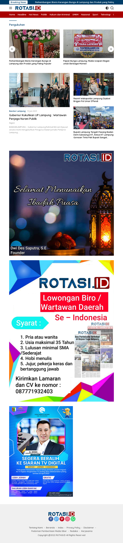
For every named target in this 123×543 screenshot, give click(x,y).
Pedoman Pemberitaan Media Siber (49, 531)
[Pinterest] (62, 519)
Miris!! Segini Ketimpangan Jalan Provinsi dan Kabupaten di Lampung (85, 62)
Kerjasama (86, 531)
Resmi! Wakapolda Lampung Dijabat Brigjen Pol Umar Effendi (92, 100)
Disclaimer (89, 527)
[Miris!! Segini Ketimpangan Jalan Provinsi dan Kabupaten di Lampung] (88, 43)
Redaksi (74, 531)
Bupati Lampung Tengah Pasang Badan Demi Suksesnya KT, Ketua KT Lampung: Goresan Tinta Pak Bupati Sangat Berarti (94, 135)
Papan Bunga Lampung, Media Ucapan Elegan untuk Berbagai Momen (32, 62)
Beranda (50, 527)
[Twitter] (56, 519)
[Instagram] (67, 519)
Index (60, 527)
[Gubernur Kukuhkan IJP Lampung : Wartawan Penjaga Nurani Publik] (39, 90)
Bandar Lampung (17, 111)
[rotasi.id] (28, 8)
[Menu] (11, 8)
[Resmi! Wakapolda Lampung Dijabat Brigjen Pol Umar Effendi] (94, 84)
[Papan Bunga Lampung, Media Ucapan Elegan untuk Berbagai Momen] (34, 43)
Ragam (12, 123)
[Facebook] (50, 519)
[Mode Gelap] (107, 8)
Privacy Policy (73, 527)
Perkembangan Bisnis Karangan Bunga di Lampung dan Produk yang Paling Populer (60, 2)
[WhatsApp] (73, 519)
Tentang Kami (36, 527)
